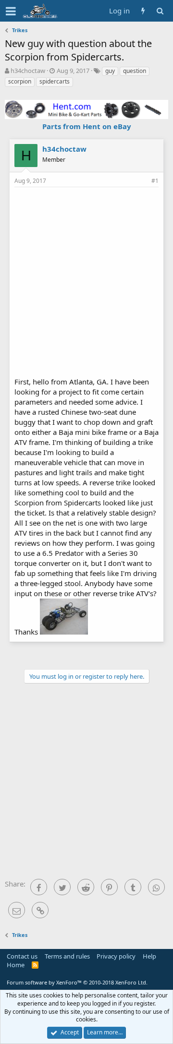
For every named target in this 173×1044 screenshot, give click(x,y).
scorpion (19, 81)
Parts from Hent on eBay (86, 126)
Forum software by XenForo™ (77, 982)
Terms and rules (67, 956)
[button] (11, 11)
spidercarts (54, 81)
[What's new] (143, 11)
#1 (155, 181)
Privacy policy (116, 956)
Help (149, 956)
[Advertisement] (86, 280)
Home (16, 964)
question (134, 71)
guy (110, 71)
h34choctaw (28, 70)
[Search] (159, 11)
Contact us (22, 956)
